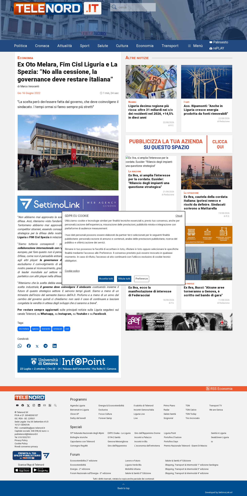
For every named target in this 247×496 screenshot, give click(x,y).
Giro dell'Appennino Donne (147, 433)
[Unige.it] (68, 363)
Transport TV (215, 405)
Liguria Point (170, 433)
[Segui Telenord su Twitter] (28, 405)
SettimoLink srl (225, 492)
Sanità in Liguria (218, 433)
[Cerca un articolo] (55, 405)
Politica (20, 46)
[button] (194, 46)
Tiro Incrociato (193, 418)
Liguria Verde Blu (133, 465)
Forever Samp (105, 418)
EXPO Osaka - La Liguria (119, 433)
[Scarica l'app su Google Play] (41, 470)
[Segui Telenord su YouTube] (17, 405)
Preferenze (141, 278)
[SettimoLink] (68, 203)
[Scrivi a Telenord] (44, 405)
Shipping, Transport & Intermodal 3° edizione (187, 469)
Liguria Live (139, 414)
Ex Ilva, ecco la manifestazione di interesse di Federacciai (149, 291)
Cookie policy (72, 271)
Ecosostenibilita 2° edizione (83, 460)
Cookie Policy (21, 443)
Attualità (64, 46)
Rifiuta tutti (124, 278)
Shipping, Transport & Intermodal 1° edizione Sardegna (191, 465)
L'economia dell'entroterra (147, 445)
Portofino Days (171, 441)
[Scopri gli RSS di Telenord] (50, 405)
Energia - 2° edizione (80, 469)
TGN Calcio (191, 409)
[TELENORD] (30, 397)
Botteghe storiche (79, 437)
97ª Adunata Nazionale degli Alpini (87, 433)
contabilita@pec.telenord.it (32, 428)
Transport (170, 46)
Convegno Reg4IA (79, 445)
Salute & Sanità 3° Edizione (138, 473)
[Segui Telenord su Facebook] (22, 405)
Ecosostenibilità (78, 465)
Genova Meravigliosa (118, 441)
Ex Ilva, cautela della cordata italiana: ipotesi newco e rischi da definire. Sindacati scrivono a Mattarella (206, 202)
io (212, 441)
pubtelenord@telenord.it (26, 434)
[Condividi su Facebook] (29, 346)
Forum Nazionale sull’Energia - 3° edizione (90, 473)
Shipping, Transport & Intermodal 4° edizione (187, 473)
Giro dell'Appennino (117, 445)
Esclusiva (103, 409)
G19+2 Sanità (114, 437)
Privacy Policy (21, 440)
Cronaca (42, 46)
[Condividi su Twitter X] (37, 346)
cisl (67, 329)
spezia (35, 329)
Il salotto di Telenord (143, 405)
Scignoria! (168, 418)
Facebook (99, 313)
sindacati (57, 329)
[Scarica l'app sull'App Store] (22, 470)
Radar (166, 409)
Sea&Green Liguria (220, 437)
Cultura (122, 46)
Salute (102, 46)
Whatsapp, (47, 313)
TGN (188, 405)
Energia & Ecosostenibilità (111, 405)
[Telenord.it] (31, 455)
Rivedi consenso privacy (26, 446)
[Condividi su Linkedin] (54, 346)
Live (136, 418)
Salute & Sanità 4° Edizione (178, 460)
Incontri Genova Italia (144, 409)
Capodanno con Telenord (82, 441)
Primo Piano (169, 405)
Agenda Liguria (77, 405)
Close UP (74, 414)
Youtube (81, 313)
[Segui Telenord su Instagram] (33, 405)
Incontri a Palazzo (143, 437)
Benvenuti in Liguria (79, 409)
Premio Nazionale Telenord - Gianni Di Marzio (185, 445)
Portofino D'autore (172, 437)
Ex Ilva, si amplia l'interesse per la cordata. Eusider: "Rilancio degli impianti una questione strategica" (149, 181)
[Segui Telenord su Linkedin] (39, 405)
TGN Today (191, 414)
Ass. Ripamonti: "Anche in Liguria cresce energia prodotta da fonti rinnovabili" (206, 110)
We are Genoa (216, 409)
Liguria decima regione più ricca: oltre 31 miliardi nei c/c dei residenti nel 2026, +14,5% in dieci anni (150, 111)
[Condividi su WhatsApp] (20, 346)
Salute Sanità (170, 414)
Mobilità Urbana (132, 469)
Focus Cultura (105, 414)
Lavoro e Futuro (132, 460)
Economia (145, 46)
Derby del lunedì (78, 418)
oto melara (24, 329)
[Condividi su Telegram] (45, 346)
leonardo (46, 329)
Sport (84, 46)
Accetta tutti (106, 278)
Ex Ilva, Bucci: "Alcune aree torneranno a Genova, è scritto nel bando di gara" (204, 291)
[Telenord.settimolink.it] (179, 143)
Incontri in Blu (140, 441)
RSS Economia (221, 389)
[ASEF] (179, 321)
